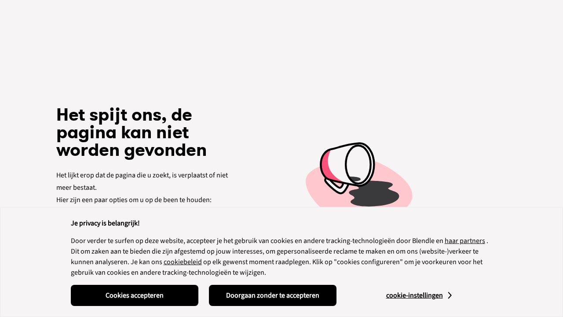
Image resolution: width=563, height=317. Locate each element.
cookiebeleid (183, 262)
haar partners (465, 241)
